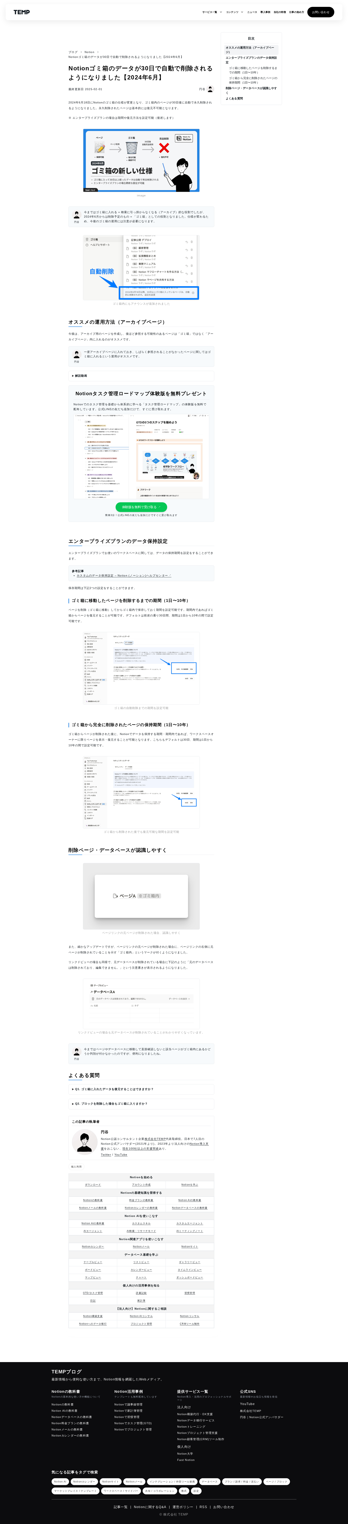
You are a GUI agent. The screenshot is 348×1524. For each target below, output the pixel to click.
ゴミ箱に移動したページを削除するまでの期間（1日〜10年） (253, 70)
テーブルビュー (93, 1262)
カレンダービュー (141, 1269)
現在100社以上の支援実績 (140, 1148)
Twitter (106, 1154)
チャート (141, 1277)
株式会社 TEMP (175, 1514)
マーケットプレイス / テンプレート (75, 1491)
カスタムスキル (141, 1223)
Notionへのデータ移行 (93, 1323)
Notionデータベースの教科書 (189, 1207)
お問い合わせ (320, 12)
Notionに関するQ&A (150, 1507)
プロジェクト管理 (141, 1323)
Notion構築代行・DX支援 (195, 1414)
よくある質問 (234, 98)
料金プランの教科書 (141, 1200)
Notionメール (141, 1246)
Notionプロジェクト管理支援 (197, 1432)
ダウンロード (93, 1184)
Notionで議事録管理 (128, 1404)
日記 (93, 1300)
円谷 (105, 1132)
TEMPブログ (67, 1371)
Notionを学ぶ (189, 1184)
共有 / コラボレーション (160, 1491)
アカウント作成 (141, 1184)
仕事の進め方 (296, 12)
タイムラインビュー (190, 1269)
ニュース (252, 12)
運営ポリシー (183, 1507)
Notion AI (60, 1481)
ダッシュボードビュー (189, 1277)
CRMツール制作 (190, 1323)
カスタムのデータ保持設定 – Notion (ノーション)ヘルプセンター (122, 575)
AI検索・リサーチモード (141, 1231)
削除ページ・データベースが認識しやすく (251, 90)
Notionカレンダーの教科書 (141, 1207)
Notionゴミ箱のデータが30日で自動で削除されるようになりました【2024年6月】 (126, 56)
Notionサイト (189, 1246)
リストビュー (141, 1262)
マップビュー (93, 1277)
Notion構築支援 (93, 1316)
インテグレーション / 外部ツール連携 (172, 1481)
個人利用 (76, 1166)
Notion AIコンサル (141, 1316)
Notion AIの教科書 (189, 1200)
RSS (203, 1507)
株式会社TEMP (155, 1138)
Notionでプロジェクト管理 (133, 1429)
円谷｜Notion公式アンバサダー (262, 1417)
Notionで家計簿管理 (128, 1410)
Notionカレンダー (93, 1246)
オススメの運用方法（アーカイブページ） (250, 50)
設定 (196, 1491)
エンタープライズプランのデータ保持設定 (251, 60)
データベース (210, 1481)
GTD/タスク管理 (93, 1293)
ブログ (73, 52)
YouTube (120, 1154)
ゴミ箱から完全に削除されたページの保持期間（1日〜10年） (253, 80)
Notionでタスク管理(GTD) (133, 1423)
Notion (89, 52)
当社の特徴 (280, 12)
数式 (184, 1491)
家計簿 (141, 1300)
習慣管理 (189, 1293)
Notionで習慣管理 (127, 1417)
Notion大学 (185, 1453)
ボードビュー (93, 1269)
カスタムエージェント (189, 1223)
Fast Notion (186, 1459)
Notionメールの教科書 (93, 1207)
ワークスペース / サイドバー (121, 1491)
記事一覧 (121, 1507)
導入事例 (265, 12)
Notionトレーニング (191, 1426)
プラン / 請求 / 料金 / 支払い (242, 1481)
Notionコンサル (190, 1316)
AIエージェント (93, 1231)
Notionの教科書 (93, 1200)
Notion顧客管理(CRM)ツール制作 (201, 1439)
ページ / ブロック (276, 1481)
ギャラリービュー (189, 1262)
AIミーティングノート (189, 1231)
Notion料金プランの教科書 (70, 1423)
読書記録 (141, 1293)
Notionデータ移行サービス (196, 1420)
